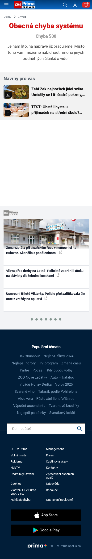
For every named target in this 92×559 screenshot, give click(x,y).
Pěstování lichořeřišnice (55, 398)
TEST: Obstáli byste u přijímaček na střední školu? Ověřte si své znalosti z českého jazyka (58, 110)
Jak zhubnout (29, 356)
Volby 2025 (64, 384)
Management (55, 449)
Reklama (16, 461)
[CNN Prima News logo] (24, 4)
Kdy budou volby (59, 370)
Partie (24, 370)
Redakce (52, 490)
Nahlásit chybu (20, 499)
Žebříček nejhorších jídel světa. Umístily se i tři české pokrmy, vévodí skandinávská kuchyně (57, 92)
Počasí (38, 370)
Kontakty (52, 467)
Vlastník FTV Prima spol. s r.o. (23, 491)
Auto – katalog (62, 377)
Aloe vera (25, 398)
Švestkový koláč (62, 413)
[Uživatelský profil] (75, 5)
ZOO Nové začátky (32, 377)
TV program (48, 363)
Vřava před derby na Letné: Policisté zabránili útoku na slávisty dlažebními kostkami (45, 273)
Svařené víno (25, 391)
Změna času (71, 363)
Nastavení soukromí (59, 499)
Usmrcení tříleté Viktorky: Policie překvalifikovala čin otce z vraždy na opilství (45, 296)
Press (50, 455)
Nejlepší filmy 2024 (58, 356)
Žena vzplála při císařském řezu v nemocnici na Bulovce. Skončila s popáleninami (41, 250)
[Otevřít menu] (6, 5)
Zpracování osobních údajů (60, 475)
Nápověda (52, 483)
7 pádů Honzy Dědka (36, 384)
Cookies (16, 483)
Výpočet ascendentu (29, 406)
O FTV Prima (19, 449)
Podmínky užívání (22, 474)
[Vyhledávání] (65, 5)
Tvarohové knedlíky (64, 406)
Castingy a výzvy (57, 461)
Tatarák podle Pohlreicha (57, 391)
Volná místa (18, 455)
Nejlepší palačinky (31, 413)
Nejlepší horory (24, 363)
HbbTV (15, 467)
